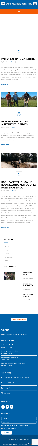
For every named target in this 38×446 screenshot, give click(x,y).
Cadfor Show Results (27, 273)
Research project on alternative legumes (14, 123)
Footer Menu (18, 320)
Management (9, 257)
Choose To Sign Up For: (8, 425)
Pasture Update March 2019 (18, 58)
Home (19, 30)
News (6, 261)
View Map (7, 393)
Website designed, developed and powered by (15, 444)
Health (7, 254)
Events (13, 62)
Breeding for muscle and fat (28, 285)
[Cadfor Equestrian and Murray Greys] (19, 4)
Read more (5, 84)
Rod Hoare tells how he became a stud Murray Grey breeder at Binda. (18, 185)
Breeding (7, 247)
